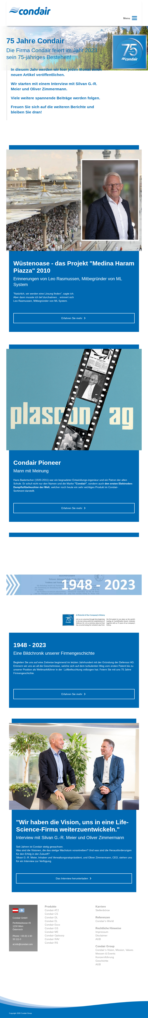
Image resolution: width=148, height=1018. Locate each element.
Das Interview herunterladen (72, 878)
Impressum (101, 931)
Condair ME (51, 931)
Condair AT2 (52, 910)
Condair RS (51, 942)
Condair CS (51, 913)
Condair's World (104, 921)
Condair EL (51, 921)
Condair (30, 11)
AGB (98, 939)
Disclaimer (101, 935)
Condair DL (51, 917)
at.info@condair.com (23, 944)
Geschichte (101, 960)
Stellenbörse (102, 910)
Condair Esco (52, 924)
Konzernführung (104, 957)
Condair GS (51, 928)
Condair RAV (52, 939)
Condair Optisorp (54, 935)
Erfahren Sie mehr (71, 318)
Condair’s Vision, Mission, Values (114, 949)
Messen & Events (105, 953)
